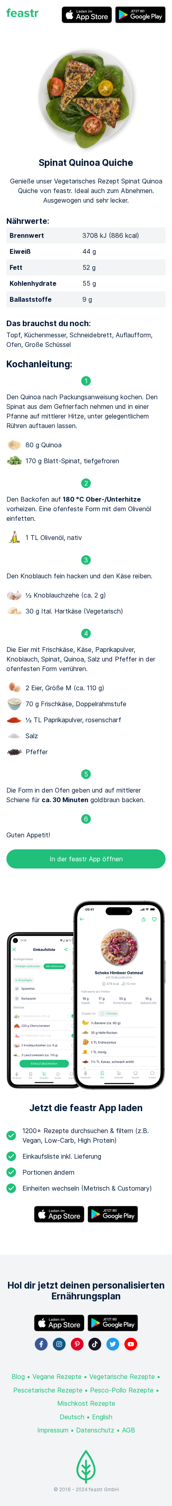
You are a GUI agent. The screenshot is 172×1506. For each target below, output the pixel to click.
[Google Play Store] (140, 14)
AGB (128, 1430)
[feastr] (22, 14)
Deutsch (72, 1417)
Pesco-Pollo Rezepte (122, 1390)
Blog (18, 1376)
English (102, 1417)
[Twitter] (112, 1344)
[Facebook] (41, 1344)
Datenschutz (95, 1430)
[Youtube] (130, 1344)
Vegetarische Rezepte (122, 1376)
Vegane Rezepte (57, 1376)
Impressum (52, 1430)
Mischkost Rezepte (86, 1403)
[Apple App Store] (87, 14)
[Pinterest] (77, 1344)
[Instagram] (59, 1344)
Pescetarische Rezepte (47, 1390)
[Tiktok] (94, 1344)
